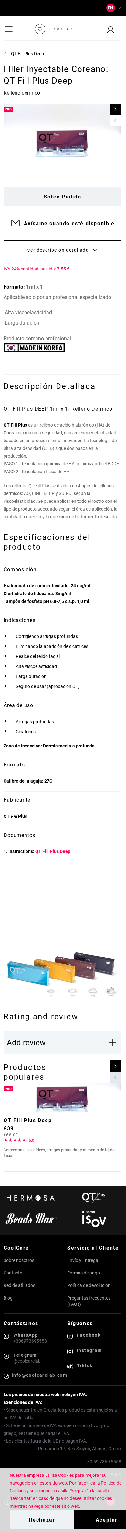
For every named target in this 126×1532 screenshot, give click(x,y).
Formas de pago (83, 1273)
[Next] (115, 109)
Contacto (13, 1273)
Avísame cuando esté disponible (69, 223)
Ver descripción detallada (58, 250)
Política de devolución (88, 1285)
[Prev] (115, 120)
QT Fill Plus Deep (52, 851)
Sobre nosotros (19, 1260)
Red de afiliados (19, 1285)
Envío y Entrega (82, 1260)
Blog (8, 1298)
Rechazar (42, 1519)
